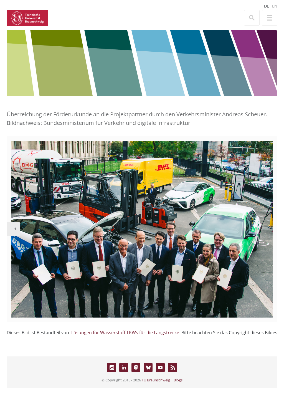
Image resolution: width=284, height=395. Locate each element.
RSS (172, 367)
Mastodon (135, 367)
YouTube (160, 367)
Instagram (111, 367)
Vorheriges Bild (13, 229)
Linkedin (123, 367)
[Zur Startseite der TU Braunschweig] (27, 17)
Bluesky (148, 367)
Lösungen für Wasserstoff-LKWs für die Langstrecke (125, 332)
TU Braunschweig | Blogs (162, 380)
